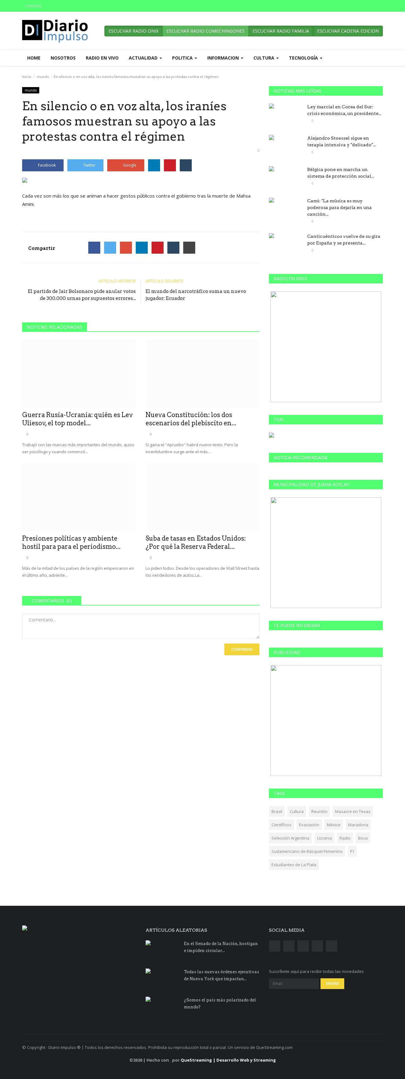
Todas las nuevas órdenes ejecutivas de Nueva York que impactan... (221, 975)
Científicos (281, 825)
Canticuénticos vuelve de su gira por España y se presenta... (343, 239)
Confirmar (241, 649)
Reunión (319, 811)
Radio (345, 838)
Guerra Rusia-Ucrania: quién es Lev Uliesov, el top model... (77, 419)
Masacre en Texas (353, 811)
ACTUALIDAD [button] (144, 58)
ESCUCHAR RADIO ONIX (134, 31)
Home (33, 58)
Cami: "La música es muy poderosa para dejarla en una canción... (339, 207)
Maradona (358, 825)
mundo (43, 76)
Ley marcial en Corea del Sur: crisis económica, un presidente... (344, 110)
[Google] (126, 248)
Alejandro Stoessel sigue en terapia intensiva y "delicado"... (341, 141)
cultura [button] (264, 58)
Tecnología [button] (304, 58)
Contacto (33, 6)
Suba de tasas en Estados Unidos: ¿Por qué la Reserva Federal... (196, 542)
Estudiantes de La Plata (293, 864)
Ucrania (324, 838)
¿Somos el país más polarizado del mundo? (220, 1003)
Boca (363, 838)
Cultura (297, 811)
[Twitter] (110, 248)
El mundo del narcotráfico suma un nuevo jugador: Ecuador (196, 295)
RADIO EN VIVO (102, 58)
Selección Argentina (290, 838)
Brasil (276, 811)
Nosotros (63, 58)
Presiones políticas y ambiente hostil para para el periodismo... (71, 542)
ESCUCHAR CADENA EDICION (348, 31)
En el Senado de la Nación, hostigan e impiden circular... (221, 947)
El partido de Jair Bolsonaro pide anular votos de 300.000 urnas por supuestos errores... (82, 295)
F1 (352, 851)
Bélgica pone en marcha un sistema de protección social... (340, 173)
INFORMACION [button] (223, 58)
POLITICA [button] (183, 58)
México (333, 825)
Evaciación (309, 825)
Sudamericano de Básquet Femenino (307, 851)
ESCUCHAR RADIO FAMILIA (280, 31)
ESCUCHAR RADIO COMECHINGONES (205, 31)
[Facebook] (94, 248)
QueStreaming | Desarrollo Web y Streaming (228, 1060)
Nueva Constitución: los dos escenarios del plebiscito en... (191, 419)
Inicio (26, 76)
